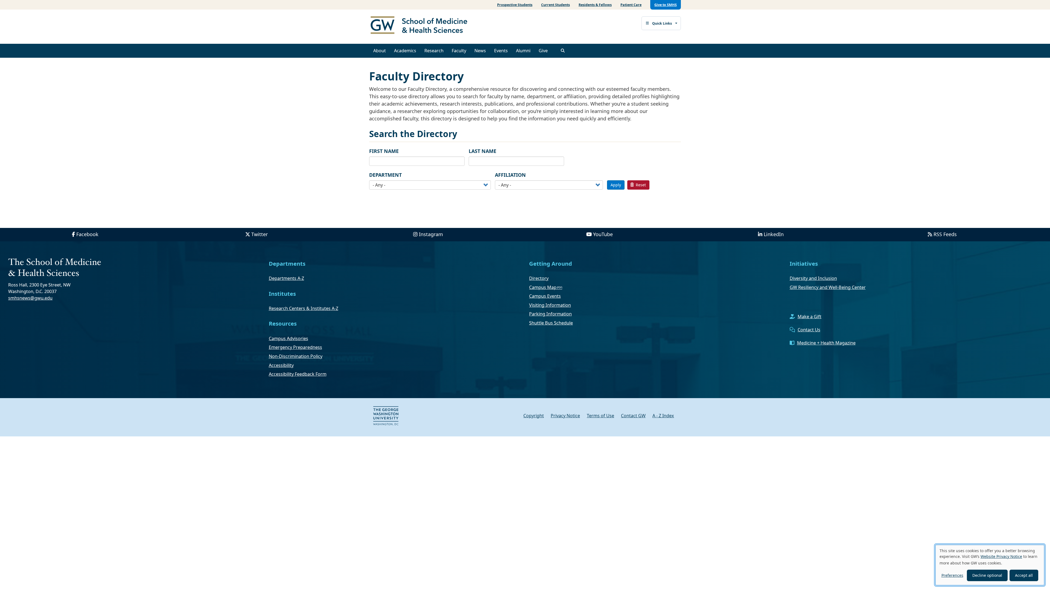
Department (385, 175)
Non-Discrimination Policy (295, 356)
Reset (640, 184)
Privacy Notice (565, 416)
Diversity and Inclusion (813, 278)
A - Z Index (663, 416)
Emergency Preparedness (295, 347)
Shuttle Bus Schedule (551, 323)
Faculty (459, 51)
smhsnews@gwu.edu (30, 298)
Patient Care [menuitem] (630, 4)
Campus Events (545, 296)
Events (501, 51)
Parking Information (550, 314)
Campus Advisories (288, 338)
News (480, 51)
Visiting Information (550, 305)
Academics (405, 51)
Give (543, 51)
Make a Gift (809, 317)
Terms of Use (600, 416)
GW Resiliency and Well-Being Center (828, 287)
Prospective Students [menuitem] (514, 4)
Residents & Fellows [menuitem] (595, 4)
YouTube (603, 234)
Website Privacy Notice (1001, 556)
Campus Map (542, 287)
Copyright (533, 416)
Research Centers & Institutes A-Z (303, 308)
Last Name (482, 151)
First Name (384, 151)
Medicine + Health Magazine (826, 343)
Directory (539, 278)
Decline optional (987, 575)
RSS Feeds (945, 234)
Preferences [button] (952, 575)
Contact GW (633, 416)
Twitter (259, 234)
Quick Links (662, 23)
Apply (616, 184)
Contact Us (809, 330)
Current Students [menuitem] (555, 4)
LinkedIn (774, 234)
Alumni (523, 51)
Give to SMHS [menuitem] (665, 4)
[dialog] (990, 565)
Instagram (431, 234)
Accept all (1024, 575)
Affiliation (510, 175)
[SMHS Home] (421, 26)
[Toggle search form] (563, 50)
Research (434, 51)
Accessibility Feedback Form (297, 374)
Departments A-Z (286, 278)
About (379, 51)
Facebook (87, 234)
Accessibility (281, 365)
